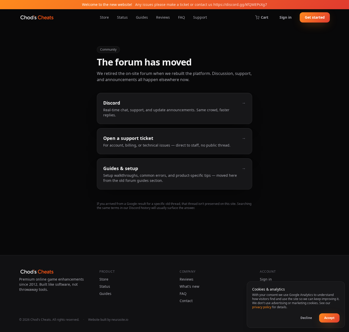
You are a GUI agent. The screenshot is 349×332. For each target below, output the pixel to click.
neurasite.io (119, 319)
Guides (142, 17)
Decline (306, 318)
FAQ (181, 17)
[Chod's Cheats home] (37, 17)
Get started (315, 17)
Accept (329, 318)
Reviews (163, 17)
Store (104, 17)
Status (122, 17)
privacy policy (261, 307)
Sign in (286, 17)
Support (200, 17)
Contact (186, 300)
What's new (189, 286)
